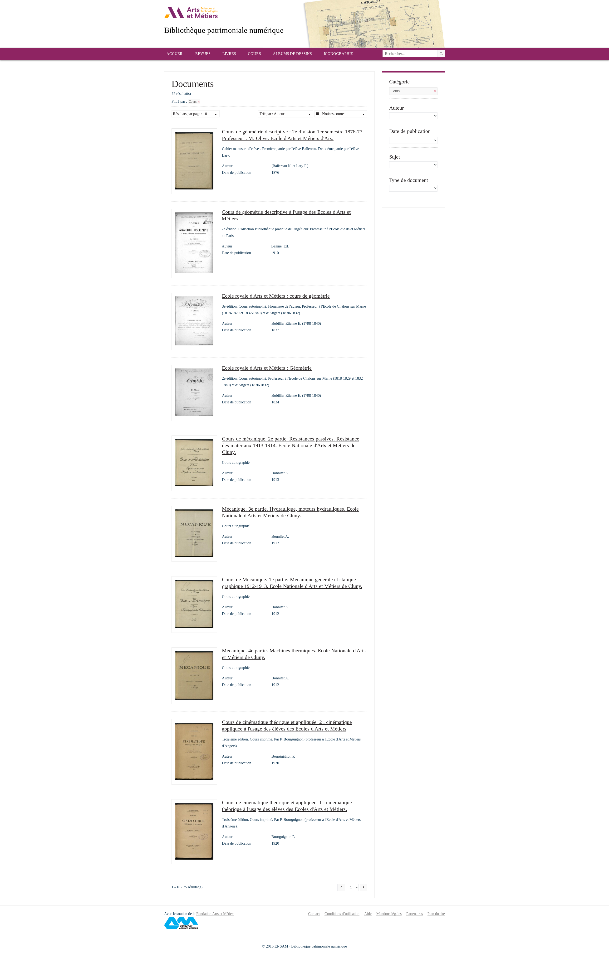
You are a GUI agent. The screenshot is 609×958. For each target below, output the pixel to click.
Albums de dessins (292, 54)
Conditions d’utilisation (341, 914)
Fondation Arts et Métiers (215, 914)
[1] (441, 53)
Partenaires (414, 914)
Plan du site (436, 914)
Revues (203, 54)
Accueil (175, 54)
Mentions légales (389, 914)
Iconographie (338, 54)
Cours (254, 54)
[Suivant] (363, 887)
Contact (314, 914)
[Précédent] (341, 887)
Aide (368, 914)
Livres (229, 54)
